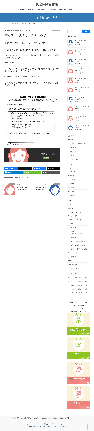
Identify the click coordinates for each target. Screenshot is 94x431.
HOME (70, 204)
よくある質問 (72, 257)
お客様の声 (56, 30)
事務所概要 (71, 208)
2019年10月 (71, 172)
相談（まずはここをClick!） (77, 220)
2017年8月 (71, 187)
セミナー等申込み (74, 268)
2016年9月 (71, 195)
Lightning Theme (46, 426)
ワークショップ (73, 147)
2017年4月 (71, 191)
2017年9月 (71, 183)
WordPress (37, 426)
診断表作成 (72, 237)
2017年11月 (71, 179)
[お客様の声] (9, 190)
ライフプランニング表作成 (78, 241)
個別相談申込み (73, 264)
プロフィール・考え (75, 212)
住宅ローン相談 (73, 159)
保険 (72, 223)
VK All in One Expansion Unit (59, 426)
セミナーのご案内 (73, 253)
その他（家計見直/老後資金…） (78, 232)
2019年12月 (71, 168)
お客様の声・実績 (57, 418)
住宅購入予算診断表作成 (78, 245)
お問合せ (70, 260)
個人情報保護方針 (26, 418)
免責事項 (36, 418)
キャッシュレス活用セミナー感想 (77, 277)
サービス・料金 (72, 216)
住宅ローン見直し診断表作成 (79, 249)
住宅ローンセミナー (26, 177)
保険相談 (72, 155)
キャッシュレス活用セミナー (77, 143)
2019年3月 (71, 176)
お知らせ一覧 (46, 418)
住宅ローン (74, 227)
